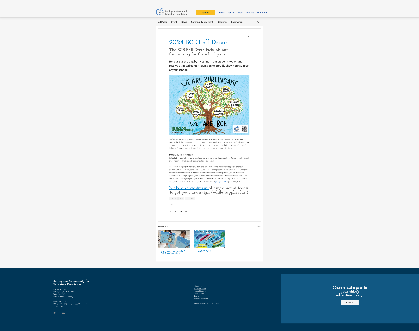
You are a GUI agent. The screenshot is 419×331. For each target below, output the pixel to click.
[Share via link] (186, 211)
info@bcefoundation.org (63, 296)
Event (171, 204)
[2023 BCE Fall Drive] (209, 239)
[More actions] (248, 36)
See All (259, 226)
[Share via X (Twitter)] (175, 211)
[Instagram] (54, 313)
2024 (181, 198)
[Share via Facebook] (170, 211)
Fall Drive (173, 198)
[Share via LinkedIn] (181, 211)
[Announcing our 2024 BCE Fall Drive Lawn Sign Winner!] (174, 239)
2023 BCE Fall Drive (205, 251)
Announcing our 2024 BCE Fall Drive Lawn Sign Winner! (173, 252)
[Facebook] (59, 313)
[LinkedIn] (63, 313)
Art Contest (190, 198)
